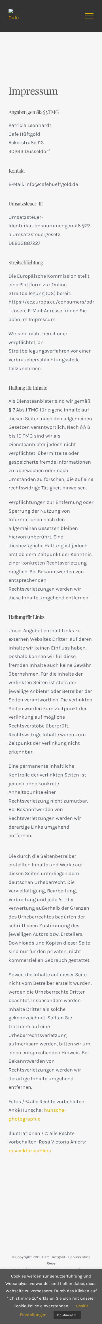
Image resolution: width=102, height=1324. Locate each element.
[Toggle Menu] (89, 15)
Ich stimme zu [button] (67, 1315)
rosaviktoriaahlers (29, 1150)
